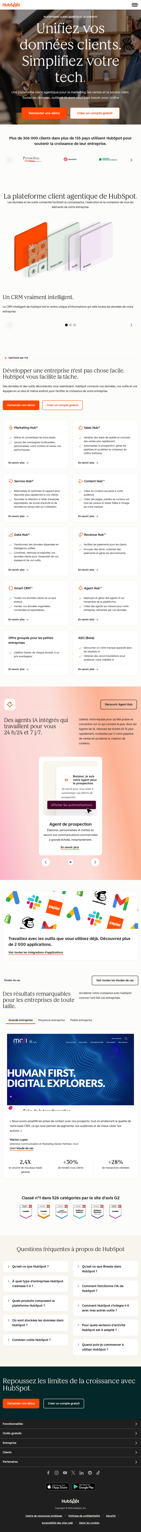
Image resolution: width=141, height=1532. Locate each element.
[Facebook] (48, 1473)
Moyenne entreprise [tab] (51, 1020)
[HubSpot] (11, 4)
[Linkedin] (81, 1473)
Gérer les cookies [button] (89, 1523)
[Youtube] (64, 1473)
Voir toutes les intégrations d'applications (35, 952)
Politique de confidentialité (84, 1516)
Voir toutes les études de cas (117, 980)
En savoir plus (18, 463)
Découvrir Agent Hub (121, 704)
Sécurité (111, 1516)
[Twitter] (73, 1473)
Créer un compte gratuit (98, 113)
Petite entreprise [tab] (81, 1020)
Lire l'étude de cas (22, 1149)
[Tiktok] (98, 1473)
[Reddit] (89, 1473)
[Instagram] (56, 1473)
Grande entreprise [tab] (21, 1020)
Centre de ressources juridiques (43, 1516)
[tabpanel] (70, 1104)
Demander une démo (48, 113)
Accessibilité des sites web (57, 1523)
